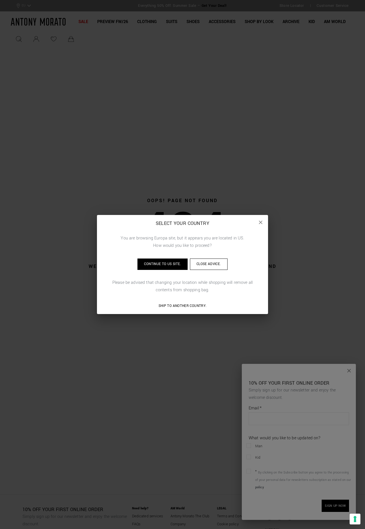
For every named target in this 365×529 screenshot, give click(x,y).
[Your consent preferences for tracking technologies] (355, 519)
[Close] (260, 222)
